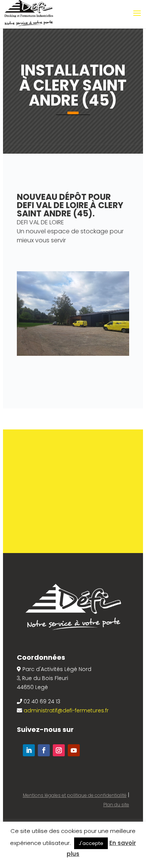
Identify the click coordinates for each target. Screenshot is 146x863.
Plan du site (116, 804)
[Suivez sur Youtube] (74, 750)
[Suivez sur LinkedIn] (29, 750)
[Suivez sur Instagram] (59, 750)
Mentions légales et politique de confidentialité (75, 795)
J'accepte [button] (91, 843)
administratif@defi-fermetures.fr (66, 710)
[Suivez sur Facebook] (44, 750)
